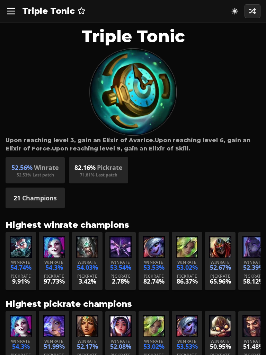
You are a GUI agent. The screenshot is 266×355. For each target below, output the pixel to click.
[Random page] (235, 11)
